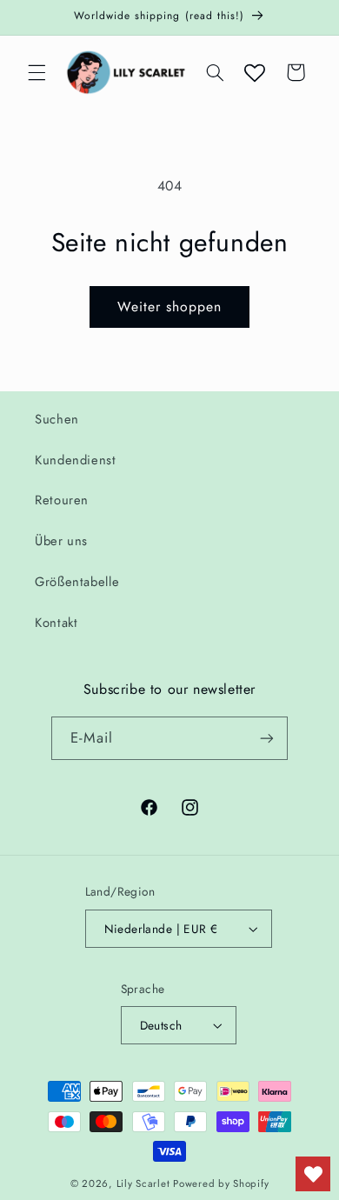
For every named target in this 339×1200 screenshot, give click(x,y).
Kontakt (56, 622)
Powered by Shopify (221, 1183)
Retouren (62, 500)
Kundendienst (75, 460)
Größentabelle (77, 581)
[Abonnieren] (267, 738)
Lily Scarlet (143, 1183)
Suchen (57, 419)
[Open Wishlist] (255, 72)
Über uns (61, 540)
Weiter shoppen (170, 307)
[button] (36, 72)
